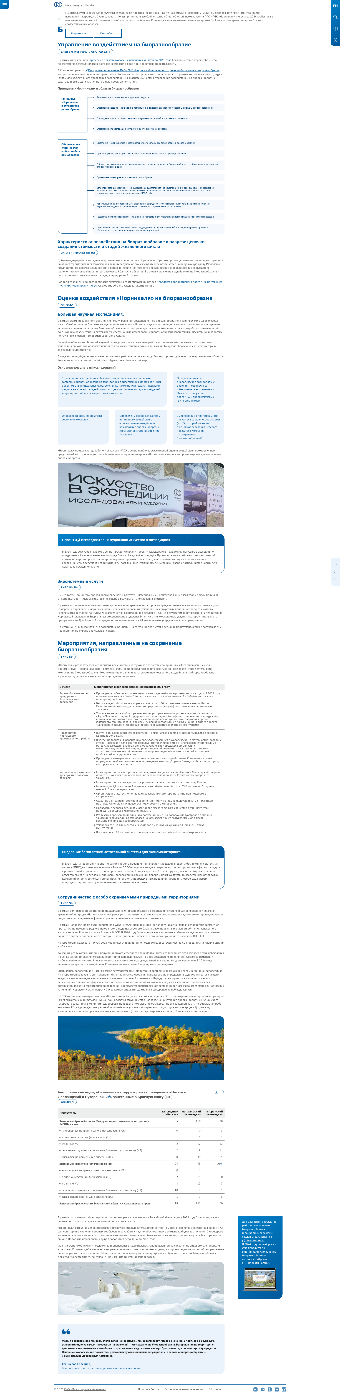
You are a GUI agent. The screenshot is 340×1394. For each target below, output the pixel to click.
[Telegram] (277, 1389)
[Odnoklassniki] (270, 1389)
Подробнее (107, 33)
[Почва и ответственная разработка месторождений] (335, 571)
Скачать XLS (216, 1092)
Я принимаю (79, 33)
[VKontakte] (255, 1389)
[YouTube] (262, 1389)
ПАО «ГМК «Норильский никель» (85, 1389)
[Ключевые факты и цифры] (335, 563)
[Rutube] (284, 1389)
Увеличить (222, 1092)
